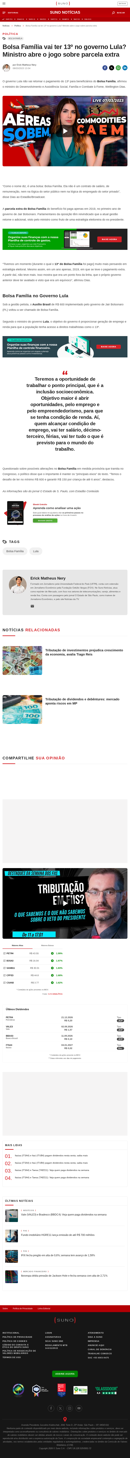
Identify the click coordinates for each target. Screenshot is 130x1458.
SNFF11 (54, 19)
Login (48, 1333)
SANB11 (10, 968)
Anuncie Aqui (96, 1345)
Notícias (6, 26)
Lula (36, 551)
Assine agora (65, 1374)
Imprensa (94, 1341)
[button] (12, 12)
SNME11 (65, 19)
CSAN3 (10, 982)
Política (17, 26)
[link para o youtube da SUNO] (79, 1408)
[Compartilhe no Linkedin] (124, 67)
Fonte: (52, 994)
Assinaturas (53, 1337)
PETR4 (9, 953)
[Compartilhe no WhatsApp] (118, 67)
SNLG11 (87, 19)
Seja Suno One (54, 1341)
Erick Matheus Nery (47, 578)
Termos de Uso (12, 1357)
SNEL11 (32, 19)
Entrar (122, 3)
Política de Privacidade (23, 1308)
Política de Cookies (15, 1341)
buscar (121, 13)
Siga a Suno (95, 1337)
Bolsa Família (15, 38)
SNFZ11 (9, 19)
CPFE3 (9, 975)
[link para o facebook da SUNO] (51, 1408)
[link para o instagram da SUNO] (69, 1408)
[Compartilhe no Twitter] (111, 67)
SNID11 (43, 19)
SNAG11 (20, 19)
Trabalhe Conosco (100, 1353)
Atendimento (96, 1333)
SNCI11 (77, 19)
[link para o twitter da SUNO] (60, 1408)
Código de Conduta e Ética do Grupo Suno (16, 1346)
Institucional (11, 1333)
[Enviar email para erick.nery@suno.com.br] (32, 606)
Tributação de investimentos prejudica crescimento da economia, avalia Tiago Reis (84, 652)
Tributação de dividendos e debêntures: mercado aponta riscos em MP (82, 701)
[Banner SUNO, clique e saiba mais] (65, 174)
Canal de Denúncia (100, 1349)
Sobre (5, 1308)
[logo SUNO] (63, 4)
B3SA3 (9, 960)
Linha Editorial (44, 1308)
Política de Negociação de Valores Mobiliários (19, 1352)
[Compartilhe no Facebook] (104, 67)
